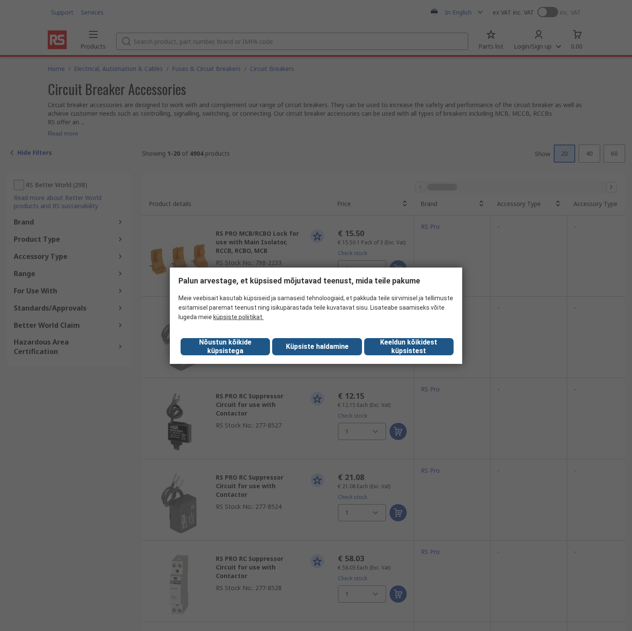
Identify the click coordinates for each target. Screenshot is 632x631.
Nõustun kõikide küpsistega (225, 346)
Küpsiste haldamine (317, 346)
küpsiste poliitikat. (238, 317)
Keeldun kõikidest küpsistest (408, 346)
